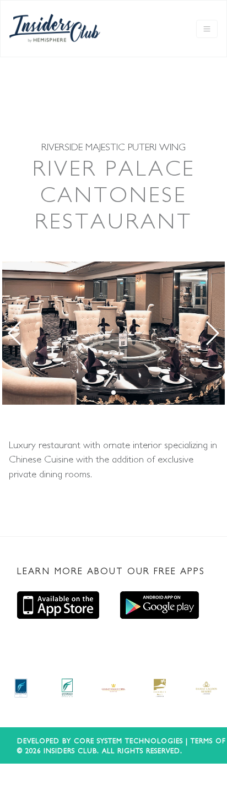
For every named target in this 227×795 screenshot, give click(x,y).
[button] (15, 333)
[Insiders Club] (54, 28)
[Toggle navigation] (207, 29)
